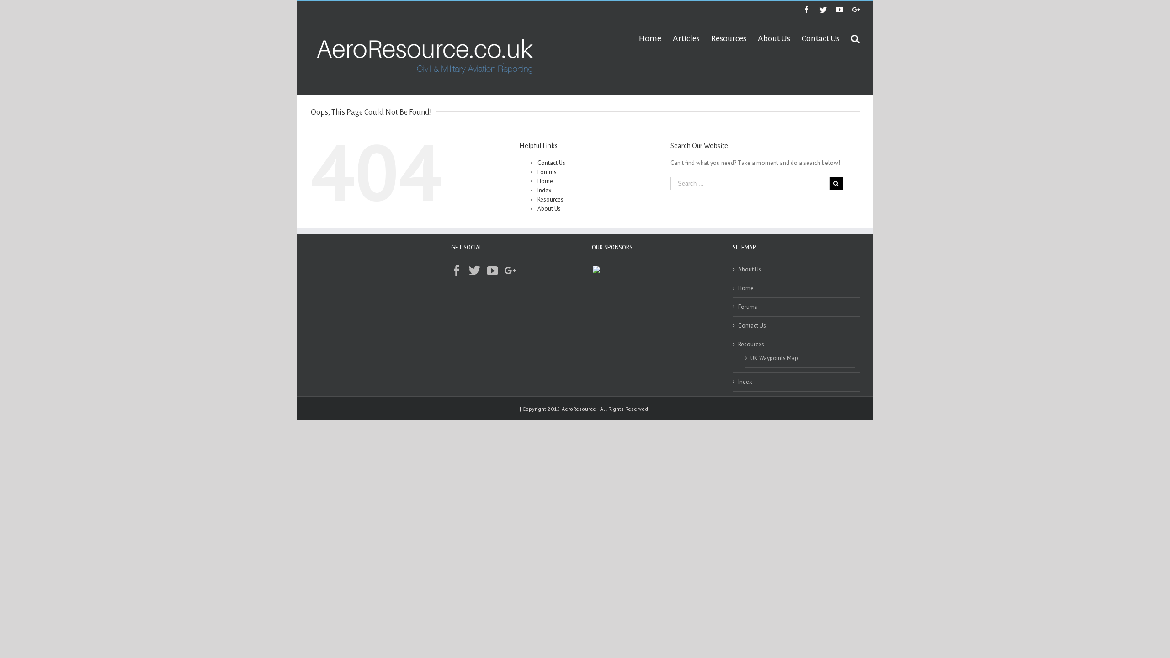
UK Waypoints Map (774, 358)
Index (544, 190)
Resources (550, 199)
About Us (549, 208)
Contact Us (551, 163)
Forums (547, 172)
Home (545, 181)
